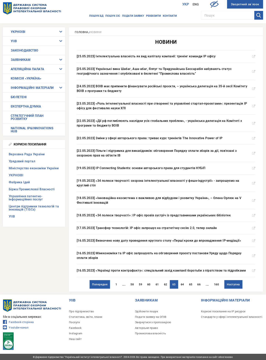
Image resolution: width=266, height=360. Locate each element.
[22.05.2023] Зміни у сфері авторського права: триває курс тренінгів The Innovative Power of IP (150, 138)
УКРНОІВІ (18, 32)
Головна (81, 32)
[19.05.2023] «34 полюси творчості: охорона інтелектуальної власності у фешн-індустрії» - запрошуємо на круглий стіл (158, 183)
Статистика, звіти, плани (85, 317)
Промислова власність (150, 333)
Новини (95, 32)
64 (182, 284)
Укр (185, 4)
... (123, 284)
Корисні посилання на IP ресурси (223, 311)
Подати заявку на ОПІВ (150, 317)
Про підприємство (81, 311)
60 (149, 284)
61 (157, 284)
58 (132, 284)
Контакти (170, 15)
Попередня (99, 284)
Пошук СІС (112, 15)
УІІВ (14, 41)
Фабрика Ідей (19, 182)
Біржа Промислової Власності (32, 189)
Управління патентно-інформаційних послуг (26, 197)
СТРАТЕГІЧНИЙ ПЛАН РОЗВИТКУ (27, 117)
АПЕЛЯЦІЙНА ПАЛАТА (27, 69)
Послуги (74, 322)
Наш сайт (75, 339)
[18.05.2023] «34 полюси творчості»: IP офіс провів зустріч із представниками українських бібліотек (154, 215)
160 (216, 284)
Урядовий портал (22, 161)
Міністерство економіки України (34, 168)
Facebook (75, 328)
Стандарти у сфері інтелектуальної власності (231, 317)
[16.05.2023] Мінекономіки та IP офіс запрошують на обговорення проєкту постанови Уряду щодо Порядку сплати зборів (159, 255)
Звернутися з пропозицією (153, 322)
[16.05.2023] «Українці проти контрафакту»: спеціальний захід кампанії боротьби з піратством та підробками (161, 270)
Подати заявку (133, 15)
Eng (196, 4)
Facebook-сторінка (21, 322)
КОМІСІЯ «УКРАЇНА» (26, 78)
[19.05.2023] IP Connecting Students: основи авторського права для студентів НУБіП (141, 168)
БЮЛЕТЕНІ (19, 97)
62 (165, 284)
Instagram (75, 333)
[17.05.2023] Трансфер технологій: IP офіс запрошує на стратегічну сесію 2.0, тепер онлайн (147, 228)
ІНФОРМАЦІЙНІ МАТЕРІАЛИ (32, 88)
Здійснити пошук (146, 311)
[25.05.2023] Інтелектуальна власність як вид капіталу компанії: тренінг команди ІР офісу (146, 56)
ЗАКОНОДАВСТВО (24, 50)
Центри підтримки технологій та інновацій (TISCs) (34, 207)
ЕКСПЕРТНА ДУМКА (26, 106)
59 (140, 284)
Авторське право (146, 328)
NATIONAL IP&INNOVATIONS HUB (32, 129)
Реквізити (153, 15)
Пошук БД (96, 15)
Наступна (233, 284)
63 (174, 284)
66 (199, 284)
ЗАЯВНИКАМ (20, 60)
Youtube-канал (18, 327)
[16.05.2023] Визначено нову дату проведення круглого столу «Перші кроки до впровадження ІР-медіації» (159, 240)
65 (190, 284)
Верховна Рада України (27, 154)
